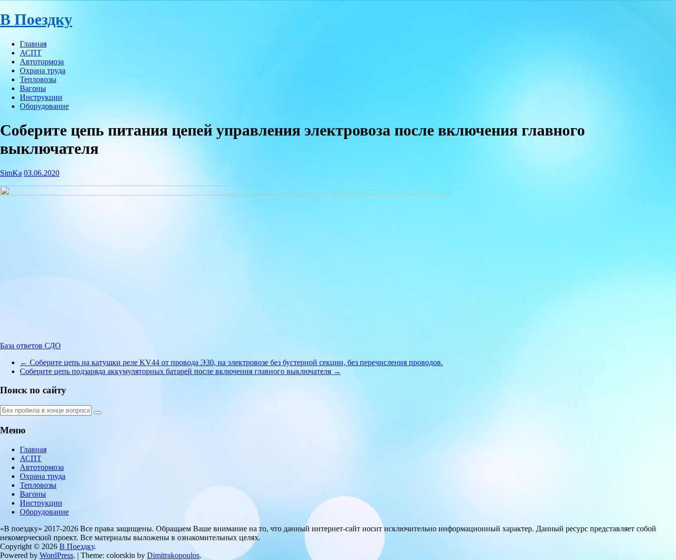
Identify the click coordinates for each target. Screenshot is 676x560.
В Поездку (36, 19)
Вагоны (33, 88)
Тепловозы (38, 79)
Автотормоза (42, 61)
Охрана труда (42, 70)
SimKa (11, 173)
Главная (33, 44)
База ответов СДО (30, 345)
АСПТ (31, 52)
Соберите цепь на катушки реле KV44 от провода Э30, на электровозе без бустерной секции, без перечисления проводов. (231, 362)
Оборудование (44, 106)
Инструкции (41, 97)
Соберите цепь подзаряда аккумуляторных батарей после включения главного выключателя (180, 371)
